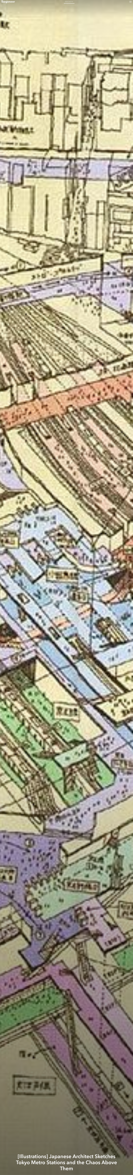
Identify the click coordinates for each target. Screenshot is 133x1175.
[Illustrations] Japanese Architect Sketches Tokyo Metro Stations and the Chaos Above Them (66, 1162)
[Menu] (130, 1)
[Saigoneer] (8, 1)
